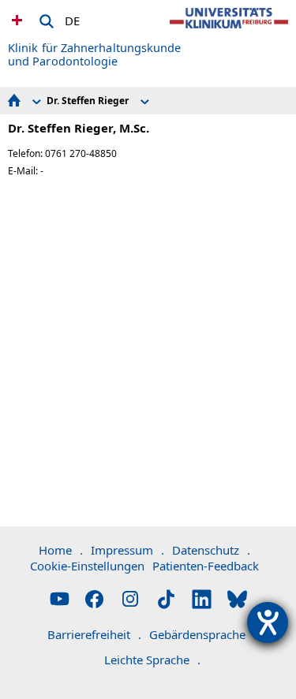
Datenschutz (211, 550)
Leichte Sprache (152, 659)
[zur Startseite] (229, 31)
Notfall (15, 19)
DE (72, 18)
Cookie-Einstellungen (87, 566)
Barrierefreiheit (94, 634)
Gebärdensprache (203, 634)
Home (61, 550)
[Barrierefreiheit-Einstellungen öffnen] (267, 622)
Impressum (127, 550)
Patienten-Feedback (205, 566)
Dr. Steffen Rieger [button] (88, 100)
